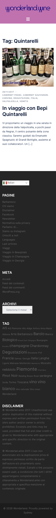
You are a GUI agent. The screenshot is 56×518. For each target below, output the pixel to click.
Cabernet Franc (12, 95)
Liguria (5, 363)
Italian (10, 182)
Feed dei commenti (13, 287)
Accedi (6, 279)
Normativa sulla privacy (16, 222)
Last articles (9, 243)
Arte (14, 334)
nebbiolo (9, 369)
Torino (12, 382)
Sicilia (5, 382)
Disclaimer (8, 210)
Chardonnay (39, 346)
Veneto (24, 101)
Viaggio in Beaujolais (14, 252)
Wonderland (9, 393)
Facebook (8, 214)
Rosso (30, 376)
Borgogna (32, 340)
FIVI (40, 352)
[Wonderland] (28, 8)
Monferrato (25, 363)
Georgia (26, 358)
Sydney (28, 512)
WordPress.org (11, 291)
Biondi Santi (23, 340)
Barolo (38, 333)
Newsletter (8, 218)
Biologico (9, 340)
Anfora (36, 328)
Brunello (5, 346)
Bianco (49, 334)
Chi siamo (8, 206)
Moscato (46, 363)
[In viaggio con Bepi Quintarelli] (28, 67)
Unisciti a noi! (10, 235)
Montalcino (35, 363)
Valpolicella (10, 101)
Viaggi (6, 248)
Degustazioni (21, 98)
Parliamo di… (10, 226)
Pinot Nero (42, 370)
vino (33, 381)
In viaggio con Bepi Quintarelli (24, 111)
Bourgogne (42, 340)
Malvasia (14, 363)
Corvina (7, 98)
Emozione (32, 352)
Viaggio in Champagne (15, 256)
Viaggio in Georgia (13, 260)
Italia (34, 98)
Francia (8, 358)
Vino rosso (35, 389)
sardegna (46, 375)
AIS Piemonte (14, 328)
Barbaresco (9, 201)
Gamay (18, 358)
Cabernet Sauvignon (35, 95)
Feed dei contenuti (13, 283)
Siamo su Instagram (14, 231)
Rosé (36, 376)
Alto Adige (27, 328)
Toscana (22, 382)
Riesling (22, 376)
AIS (4, 328)
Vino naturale (22, 389)
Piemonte (26, 369)
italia (34, 358)
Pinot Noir (10, 376)
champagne (19, 346)
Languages (8, 239)
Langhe (44, 358)
